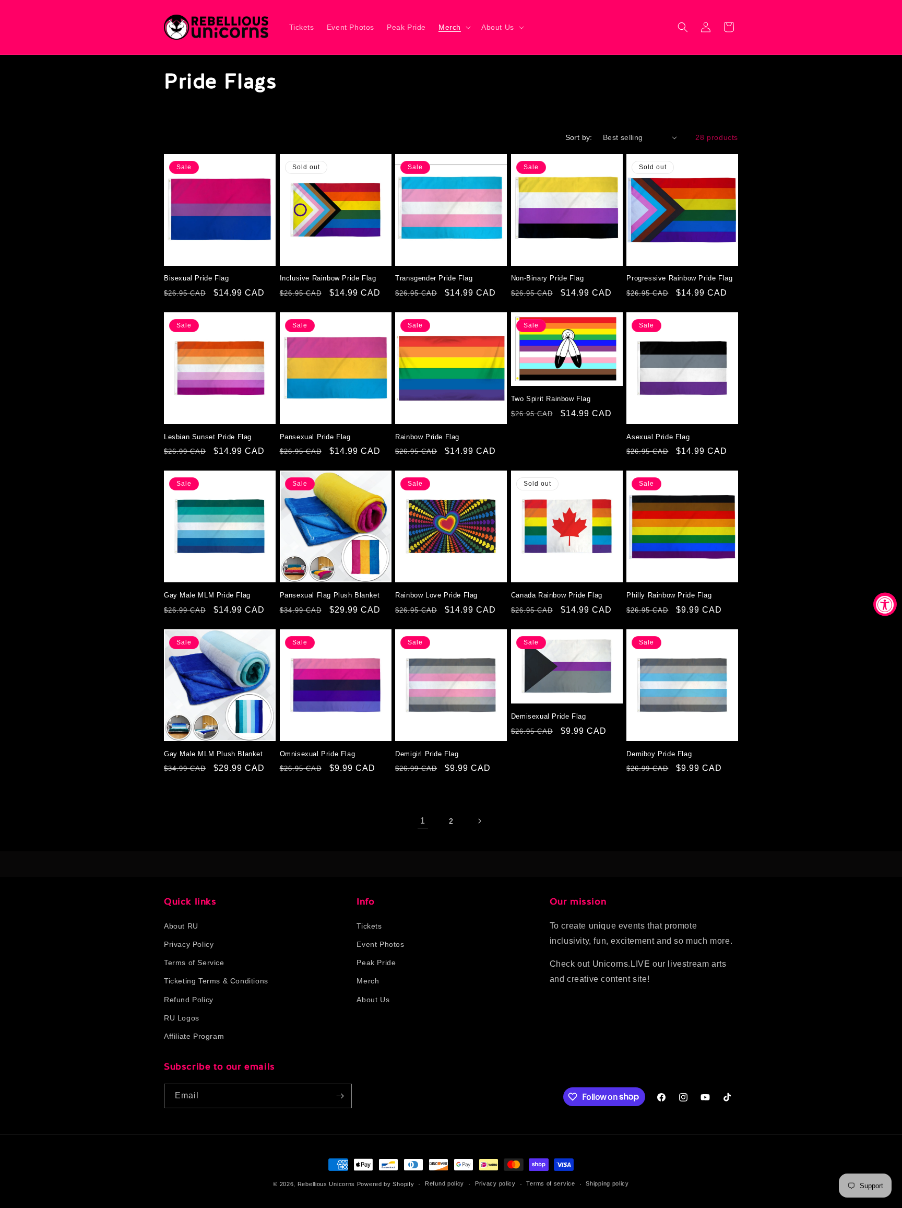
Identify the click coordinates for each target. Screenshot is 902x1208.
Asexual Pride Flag (658, 437)
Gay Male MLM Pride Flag (207, 595)
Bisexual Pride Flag (196, 278)
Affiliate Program (194, 1035)
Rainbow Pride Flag (427, 437)
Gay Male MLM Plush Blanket (213, 754)
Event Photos (380, 944)
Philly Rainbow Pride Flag (668, 595)
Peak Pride (376, 962)
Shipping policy (607, 1183)
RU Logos (181, 1017)
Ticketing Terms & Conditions (216, 980)
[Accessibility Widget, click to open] (885, 604)
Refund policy (444, 1183)
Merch (368, 980)
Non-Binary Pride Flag (547, 278)
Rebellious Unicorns (326, 1184)
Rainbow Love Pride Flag (436, 595)
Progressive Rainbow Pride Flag (679, 278)
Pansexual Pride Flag (315, 437)
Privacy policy (495, 1183)
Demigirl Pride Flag (426, 754)
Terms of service (550, 1183)
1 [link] (422, 820)
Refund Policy (188, 999)
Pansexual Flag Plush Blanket (330, 595)
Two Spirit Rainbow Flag (551, 399)
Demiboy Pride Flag (659, 754)
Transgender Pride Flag (433, 278)
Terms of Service (194, 962)
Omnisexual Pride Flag (317, 754)
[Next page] (479, 821)
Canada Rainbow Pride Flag (556, 595)
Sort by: (578, 137)
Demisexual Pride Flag (548, 716)
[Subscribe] (339, 1096)
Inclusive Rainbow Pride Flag (328, 278)
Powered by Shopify (385, 1184)
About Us (373, 999)
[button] (453, 27)
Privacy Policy (188, 944)
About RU (181, 925)
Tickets (369, 925)
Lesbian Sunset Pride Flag (208, 437)
